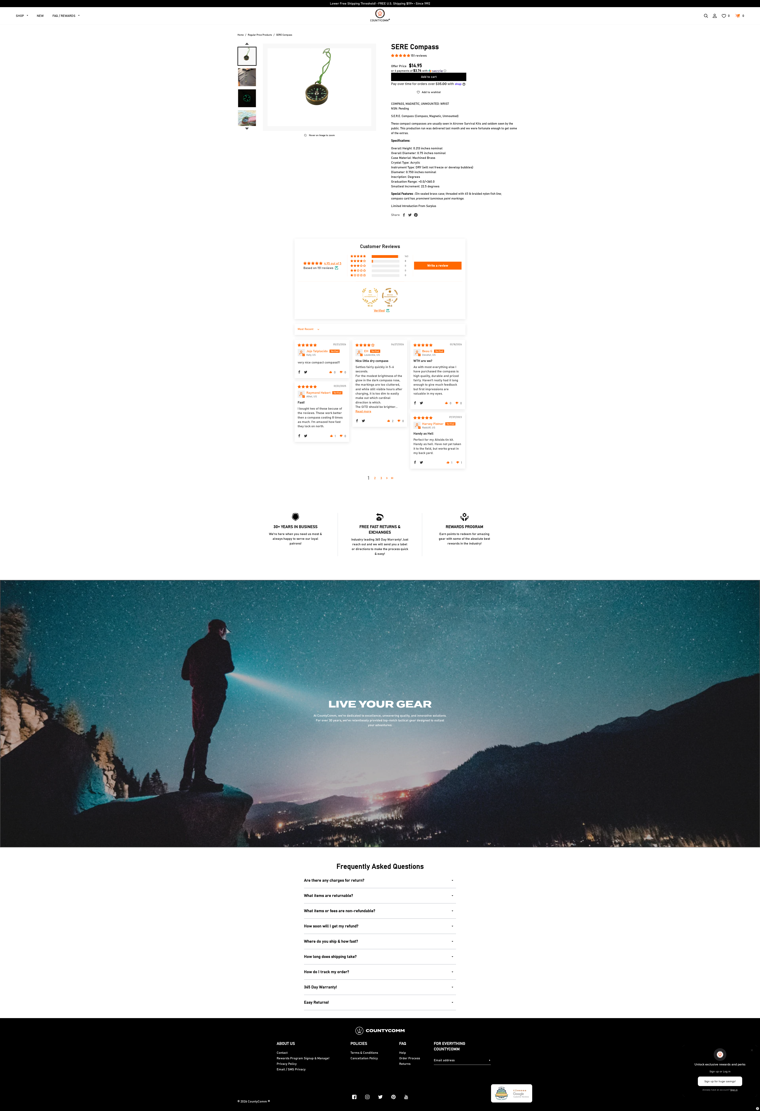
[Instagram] (367, 1097)
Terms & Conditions (364, 1052)
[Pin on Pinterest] (416, 215)
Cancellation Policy (364, 1058)
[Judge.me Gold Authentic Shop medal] (370, 296)
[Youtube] (406, 1097)
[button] (401, 55)
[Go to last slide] (247, 44)
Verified (379, 310)
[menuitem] (247, 56)
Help (402, 1052)
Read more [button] (363, 411)
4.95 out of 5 (332, 263)
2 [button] (375, 478)
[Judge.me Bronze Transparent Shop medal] (390, 296)
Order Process (409, 1058)
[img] (307, 345)
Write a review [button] (437, 265)
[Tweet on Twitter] (410, 215)
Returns (404, 1063)
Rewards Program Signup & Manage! (303, 1058)
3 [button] (381, 478)
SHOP (20, 15)
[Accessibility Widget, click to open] (757, 1108)
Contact (282, 1052)
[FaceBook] (354, 1097)
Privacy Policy (287, 1063)
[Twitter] (380, 1097)
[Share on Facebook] (404, 215)
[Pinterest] (393, 1097)
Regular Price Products (260, 35)
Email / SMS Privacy (291, 1069)
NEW (40, 15)
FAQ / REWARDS (63, 15)
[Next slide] (247, 129)
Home (241, 35)
